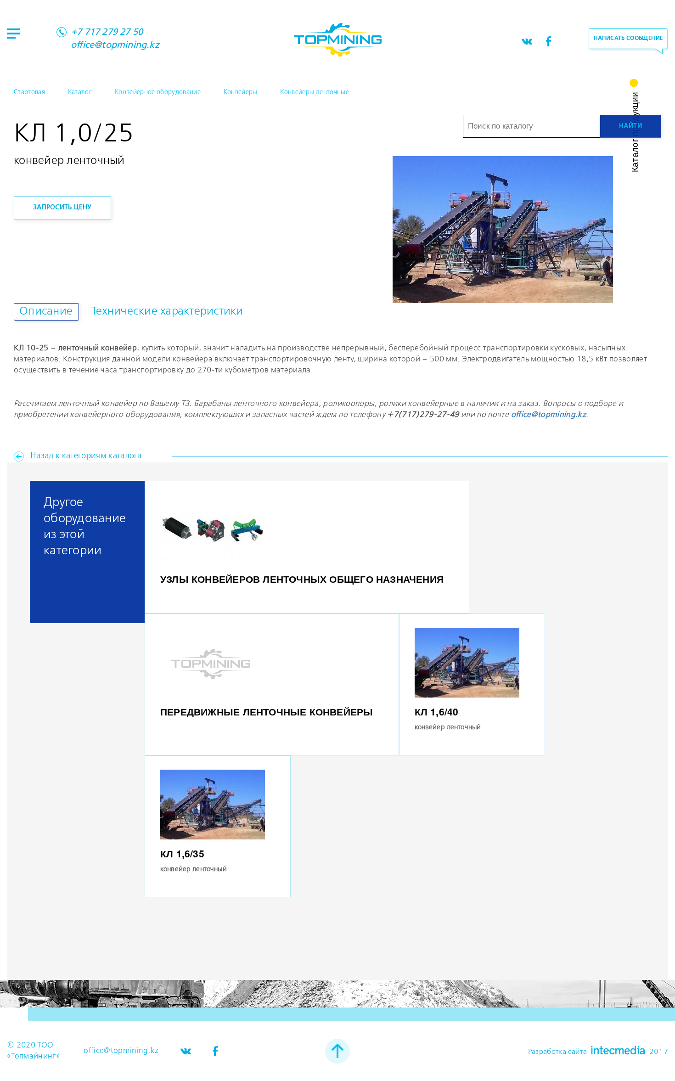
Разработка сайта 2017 (598, 1051)
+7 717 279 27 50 (107, 32)
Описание (46, 311)
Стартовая (29, 92)
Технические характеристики (167, 311)
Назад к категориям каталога (85, 456)
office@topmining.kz (115, 45)
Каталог (80, 92)
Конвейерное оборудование (158, 92)
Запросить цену (62, 207)
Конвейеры (241, 92)
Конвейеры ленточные (314, 92)
